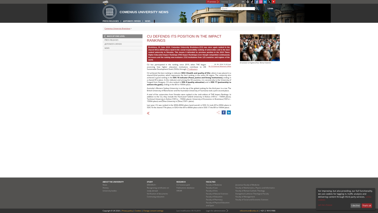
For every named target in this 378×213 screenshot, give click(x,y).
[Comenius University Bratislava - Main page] (110, 12)
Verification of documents (157, 193)
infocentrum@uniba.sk (249, 210)
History (106, 188)
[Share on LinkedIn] (229, 112)
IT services (211, 1)
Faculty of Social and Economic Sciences (252, 199)
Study (150, 182)
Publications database (185, 188)
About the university (113, 182)
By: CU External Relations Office (220, 66)
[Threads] (248, 2)
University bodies (110, 190)
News (147, 21)
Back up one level (116, 36)
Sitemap (224, 1)
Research (181, 182)
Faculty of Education (214, 196)
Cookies (138, 210)
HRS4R (179, 190)
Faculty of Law (211, 188)
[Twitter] (269, 2)
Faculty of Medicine (214, 185)
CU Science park (183, 185)
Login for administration (216, 210)
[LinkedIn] (265, 2)
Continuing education (155, 196)
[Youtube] (273, 2)
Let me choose (325, 205)
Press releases (111, 21)
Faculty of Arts (212, 190)
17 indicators (192, 69)
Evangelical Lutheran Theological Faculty (252, 193)
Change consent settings (153, 210)
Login (270, 9)
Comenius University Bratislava (117, 28)
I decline (355, 205)
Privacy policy (127, 210)
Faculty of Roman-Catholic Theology (250, 190)
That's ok (366, 205)
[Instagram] (261, 2)
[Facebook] (256, 2)
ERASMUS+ (151, 185)
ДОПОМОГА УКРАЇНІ (132, 21)
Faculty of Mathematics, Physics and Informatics (255, 188)
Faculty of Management (245, 196)
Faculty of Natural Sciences (217, 193)
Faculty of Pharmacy (214, 199)
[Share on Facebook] (223, 112)
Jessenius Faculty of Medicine (247, 185)
